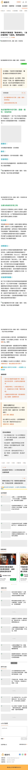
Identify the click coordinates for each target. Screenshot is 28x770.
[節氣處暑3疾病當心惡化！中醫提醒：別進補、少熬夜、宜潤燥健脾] (6, 603)
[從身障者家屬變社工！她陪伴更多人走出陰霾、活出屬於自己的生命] (6, 508)
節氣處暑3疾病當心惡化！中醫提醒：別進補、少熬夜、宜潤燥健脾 (19, 602)
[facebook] (19, 754)
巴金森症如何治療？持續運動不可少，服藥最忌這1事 (19, 524)
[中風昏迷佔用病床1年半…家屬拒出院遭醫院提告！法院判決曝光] (6, 534)
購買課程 (18, 2)
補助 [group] (21, 11)
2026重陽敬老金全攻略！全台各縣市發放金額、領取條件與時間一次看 (19, 672)
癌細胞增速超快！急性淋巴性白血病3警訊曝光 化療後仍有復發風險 (19, 655)
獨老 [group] (26, 11)
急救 (14, 463)
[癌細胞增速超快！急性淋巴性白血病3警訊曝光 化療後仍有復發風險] (6, 656)
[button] (26, 2)
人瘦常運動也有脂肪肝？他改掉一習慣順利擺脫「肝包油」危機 (19, 629)
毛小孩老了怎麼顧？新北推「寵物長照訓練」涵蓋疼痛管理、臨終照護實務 (19, 707)
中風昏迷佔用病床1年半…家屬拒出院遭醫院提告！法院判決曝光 (19, 534)
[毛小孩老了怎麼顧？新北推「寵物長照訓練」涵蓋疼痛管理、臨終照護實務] (6, 708)
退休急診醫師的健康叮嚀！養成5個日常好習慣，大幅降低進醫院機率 (15, 381)
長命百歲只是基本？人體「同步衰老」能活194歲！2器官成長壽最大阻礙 (19, 593)
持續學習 (11, 6)
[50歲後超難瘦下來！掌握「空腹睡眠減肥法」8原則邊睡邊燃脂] (6, 647)
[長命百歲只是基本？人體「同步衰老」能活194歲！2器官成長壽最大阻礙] (6, 594)
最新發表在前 (22, 744)
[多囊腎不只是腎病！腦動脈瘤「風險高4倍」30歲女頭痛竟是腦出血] (6, 621)
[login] (23, 2)
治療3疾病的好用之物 (10, 103)
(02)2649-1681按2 (11, 760)
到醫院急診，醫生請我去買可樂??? (11, 363)
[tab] (11, 584)
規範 (2, 738)
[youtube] (25, 754)
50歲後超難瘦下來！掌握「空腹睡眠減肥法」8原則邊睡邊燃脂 (19, 646)
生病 (3, 463)
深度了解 (19, 579)
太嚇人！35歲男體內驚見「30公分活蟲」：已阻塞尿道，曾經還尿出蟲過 (19, 498)
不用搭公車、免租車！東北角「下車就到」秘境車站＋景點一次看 (19, 681)
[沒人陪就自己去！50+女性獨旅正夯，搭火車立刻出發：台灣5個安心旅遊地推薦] (6, 699)
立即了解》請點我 (8, 415)
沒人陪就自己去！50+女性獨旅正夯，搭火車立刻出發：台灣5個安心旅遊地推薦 (19, 699)
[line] (22, 754)
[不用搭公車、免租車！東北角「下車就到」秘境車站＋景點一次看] (6, 681)
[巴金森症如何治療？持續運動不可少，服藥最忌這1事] (6, 526)
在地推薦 (18, 6)
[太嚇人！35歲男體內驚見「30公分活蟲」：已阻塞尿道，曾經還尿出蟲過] (6, 499)
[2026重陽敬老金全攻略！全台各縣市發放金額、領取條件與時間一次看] (6, 673)
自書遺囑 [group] (15, 11)
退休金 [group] (9, 11)
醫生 (25, 463)
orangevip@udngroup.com (13, 758)
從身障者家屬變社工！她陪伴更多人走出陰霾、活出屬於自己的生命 (19, 507)
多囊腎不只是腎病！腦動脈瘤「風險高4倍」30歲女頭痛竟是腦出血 (19, 620)
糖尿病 (19, 463)
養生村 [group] (3, 11)
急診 (8, 463)
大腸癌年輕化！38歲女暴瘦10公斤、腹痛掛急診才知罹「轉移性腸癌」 (15, 389)
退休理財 (4, 6)
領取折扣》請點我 (8, 424)
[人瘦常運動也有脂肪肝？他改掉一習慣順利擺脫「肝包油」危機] (6, 629)
